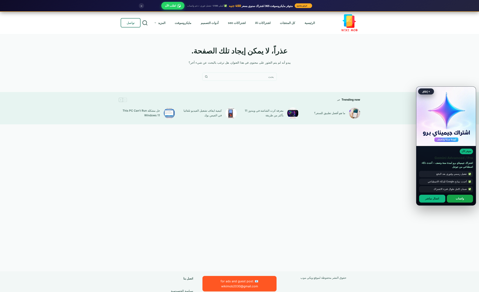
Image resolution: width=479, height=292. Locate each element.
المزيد (161, 23)
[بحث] (144, 22)
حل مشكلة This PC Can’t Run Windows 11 (141, 113)
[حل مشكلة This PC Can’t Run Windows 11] (169, 113)
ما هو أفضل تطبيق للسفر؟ (329, 113)
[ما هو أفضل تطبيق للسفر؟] (354, 113)
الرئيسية (310, 23)
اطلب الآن (170, 5)
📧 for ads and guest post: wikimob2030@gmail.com (239, 283)
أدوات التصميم (210, 23)
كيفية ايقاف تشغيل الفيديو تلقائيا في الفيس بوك (203, 113)
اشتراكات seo (237, 23)
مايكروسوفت (183, 23)
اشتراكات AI (263, 23)
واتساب (460, 198)
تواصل (131, 23)
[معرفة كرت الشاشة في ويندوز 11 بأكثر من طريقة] (292, 113)
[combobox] (243, 76)
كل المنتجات (287, 23)
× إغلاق (426, 91)
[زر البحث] (206, 76)
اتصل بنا (188, 278)
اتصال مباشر (432, 198)
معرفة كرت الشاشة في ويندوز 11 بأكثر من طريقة (264, 113)
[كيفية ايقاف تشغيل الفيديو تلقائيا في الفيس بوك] (231, 113)
